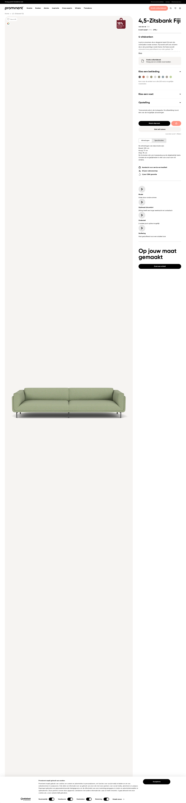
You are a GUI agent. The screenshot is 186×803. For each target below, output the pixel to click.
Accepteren (157, 781)
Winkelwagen (180, 8)
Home (7, 14)
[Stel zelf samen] (8, 23)
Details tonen (117, 799)
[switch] (70, 799)
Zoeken (171, 8)
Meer (140, 53)
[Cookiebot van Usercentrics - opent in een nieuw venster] (25, 799)
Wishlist (175, 8)
